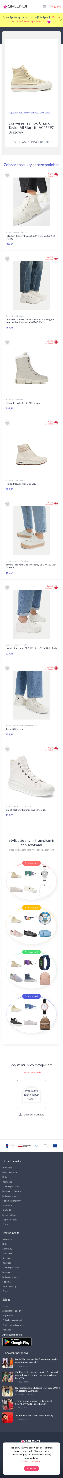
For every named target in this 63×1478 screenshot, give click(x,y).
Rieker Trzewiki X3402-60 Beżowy (23, 402)
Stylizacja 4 (31, 996)
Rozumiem (32, 1468)
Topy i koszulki (9, 1219)
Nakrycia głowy (10, 1196)
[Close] (61, 19)
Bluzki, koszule (9, 1172)
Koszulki (6, 1262)
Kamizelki (7, 1181)
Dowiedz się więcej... (31, 1072)
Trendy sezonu (22, 1366)
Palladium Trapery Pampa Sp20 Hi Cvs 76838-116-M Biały (31, 237)
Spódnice (7, 1205)
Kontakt (6, 1329)
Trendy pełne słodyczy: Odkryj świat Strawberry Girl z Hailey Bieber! (33, 1402)
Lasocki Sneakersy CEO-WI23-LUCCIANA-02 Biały (31, 648)
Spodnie (6, 1281)
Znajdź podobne (49, 174)
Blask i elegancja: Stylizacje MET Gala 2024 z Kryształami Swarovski (37, 1389)
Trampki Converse (15, 729)
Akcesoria (7, 1167)
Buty (24, 142)
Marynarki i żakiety (11, 1191)
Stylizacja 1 (31, 863)
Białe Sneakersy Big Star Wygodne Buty (26, 809)
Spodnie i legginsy (11, 1200)
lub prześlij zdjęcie (33, 1114)
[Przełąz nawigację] (45, 6)
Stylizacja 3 (31, 951)
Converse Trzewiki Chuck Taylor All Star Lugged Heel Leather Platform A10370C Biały (30, 321)
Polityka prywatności (12, 1320)
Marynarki (7, 1272)
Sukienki (6, 1210)
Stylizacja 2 (31, 907)
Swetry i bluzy (9, 1214)
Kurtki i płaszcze (10, 1186)
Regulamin (7, 1315)
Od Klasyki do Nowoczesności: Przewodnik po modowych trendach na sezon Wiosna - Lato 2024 (36, 1375)
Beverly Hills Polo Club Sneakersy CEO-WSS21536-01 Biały (31, 566)
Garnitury (7, 1248)
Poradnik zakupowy (24, 1394)
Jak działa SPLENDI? (12, 1310)
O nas (5, 1306)
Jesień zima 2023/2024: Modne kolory (34, 1415)
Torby (5, 1224)
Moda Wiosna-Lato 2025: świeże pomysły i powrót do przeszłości (36, 1361)
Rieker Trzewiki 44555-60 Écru (21, 483)
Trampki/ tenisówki (40, 142)
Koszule (6, 1258)
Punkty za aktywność (13, 1324)
